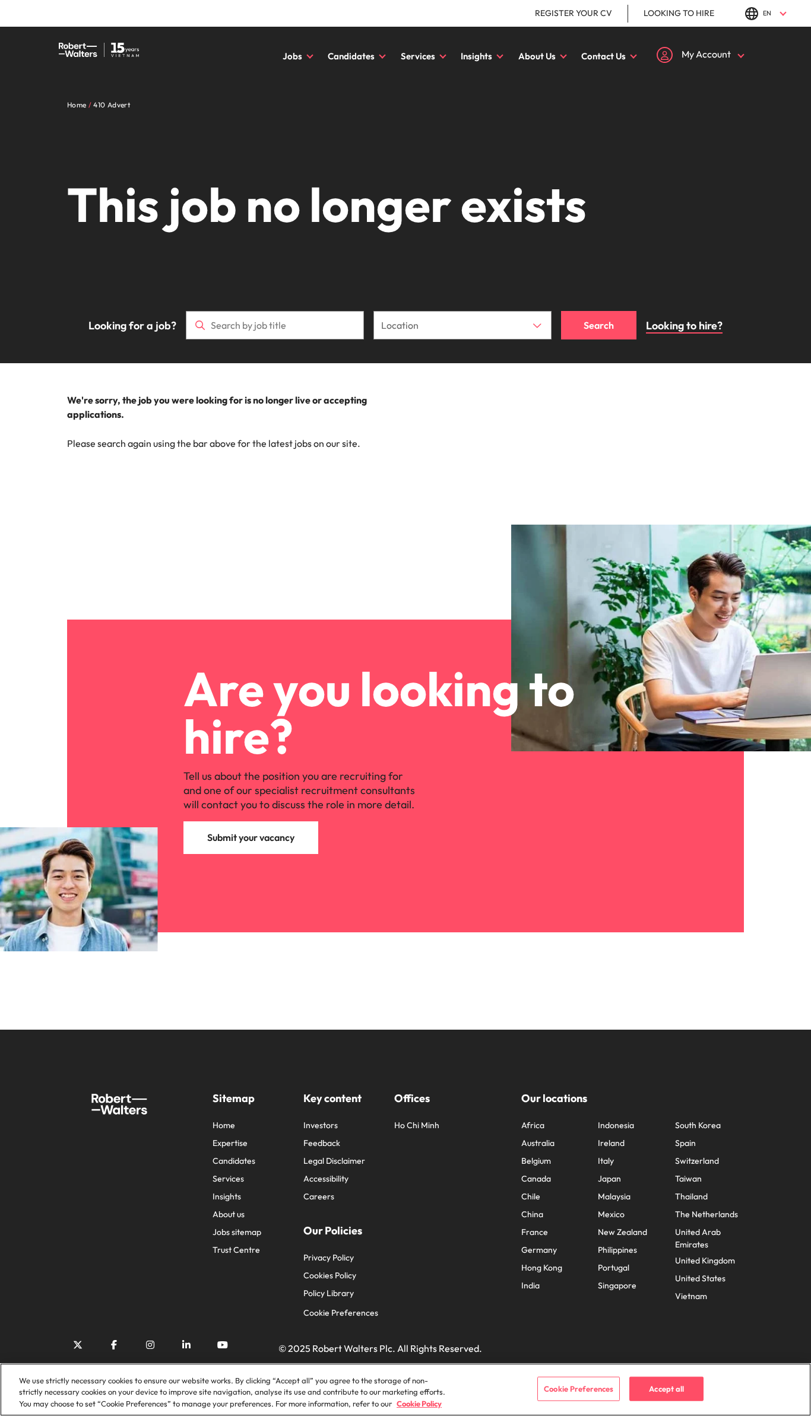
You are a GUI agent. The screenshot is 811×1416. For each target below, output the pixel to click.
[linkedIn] (186, 1344)
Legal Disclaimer (334, 1160)
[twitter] (77, 1344)
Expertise (230, 1143)
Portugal (613, 1267)
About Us (537, 56)
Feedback (321, 1143)
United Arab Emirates (698, 1238)
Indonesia (616, 1125)
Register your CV (573, 13)
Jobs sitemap (237, 1232)
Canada (536, 1178)
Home (224, 1125)
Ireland (611, 1143)
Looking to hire (679, 13)
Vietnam (691, 1296)
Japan (609, 1178)
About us (229, 1214)
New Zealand (622, 1232)
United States (700, 1278)
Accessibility (326, 1178)
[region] (405, 1389)
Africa (532, 1125)
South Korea (698, 1125)
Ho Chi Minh (416, 1125)
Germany (539, 1249)
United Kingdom (705, 1260)
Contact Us (603, 56)
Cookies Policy (329, 1275)
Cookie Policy (419, 1403)
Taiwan (688, 1178)
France (534, 1232)
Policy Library (328, 1293)
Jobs (292, 56)
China (532, 1214)
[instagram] (150, 1344)
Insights (476, 56)
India (530, 1285)
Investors (320, 1125)
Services (418, 56)
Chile (530, 1196)
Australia (538, 1143)
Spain (685, 1143)
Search (599, 325)
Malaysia (614, 1196)
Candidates (351, 56)
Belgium (536, 1160)
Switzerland (697, 1160)
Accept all (666, 1388)
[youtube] (222, 1344)
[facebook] (114, 1344)
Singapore (617, 1285)
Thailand (691, 1196)
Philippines (617, 1249)
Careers (318, 1196)
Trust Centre (236, 1249)
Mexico (611, 1214)
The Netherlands (706, 1214)
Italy (606, 1160)
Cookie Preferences (340, 1312)
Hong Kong (541, 1267)
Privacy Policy (328, 1257)
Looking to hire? (684, 325)
